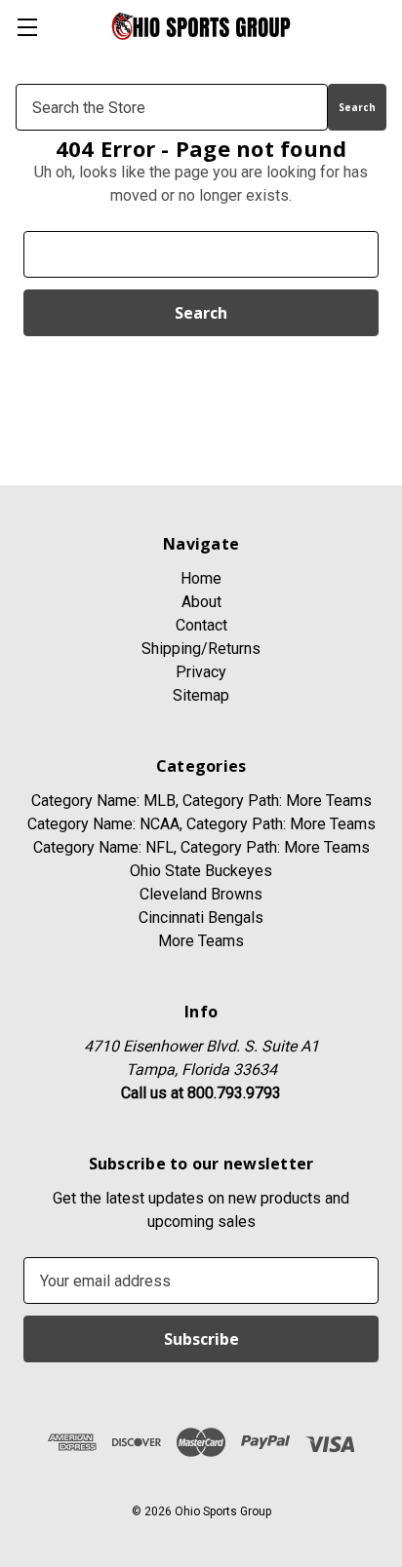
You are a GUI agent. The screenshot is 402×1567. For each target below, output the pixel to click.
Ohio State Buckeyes (201, 870)
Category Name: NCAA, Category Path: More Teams (201, 824)
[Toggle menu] (27, 27)
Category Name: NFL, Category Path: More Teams (201, 847)
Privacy (201, 672)
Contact (201, 625)
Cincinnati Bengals (201, 917)
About (201, 601)
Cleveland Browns (201, 894)
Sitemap (201, 695)
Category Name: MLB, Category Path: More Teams (201, 800)
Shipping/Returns (201, 648)
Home (201, 578)
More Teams (201, 941)
